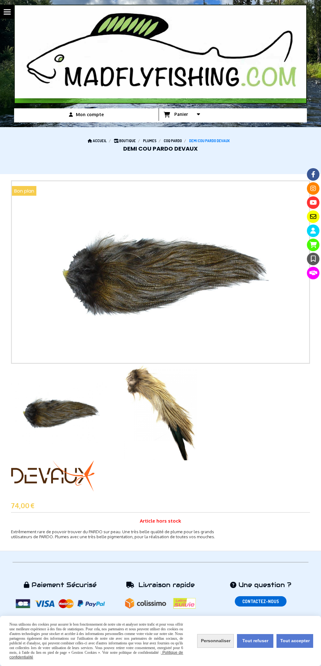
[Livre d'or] (313, 259)
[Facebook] (313, 174)
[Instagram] (313, 188)
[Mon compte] (313, 231)
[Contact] (313, 216)
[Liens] (313, 273)
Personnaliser (215, 640)
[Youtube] (313, 202)
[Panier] (313, 245)
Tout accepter (295, 640)
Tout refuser (255, 640)
